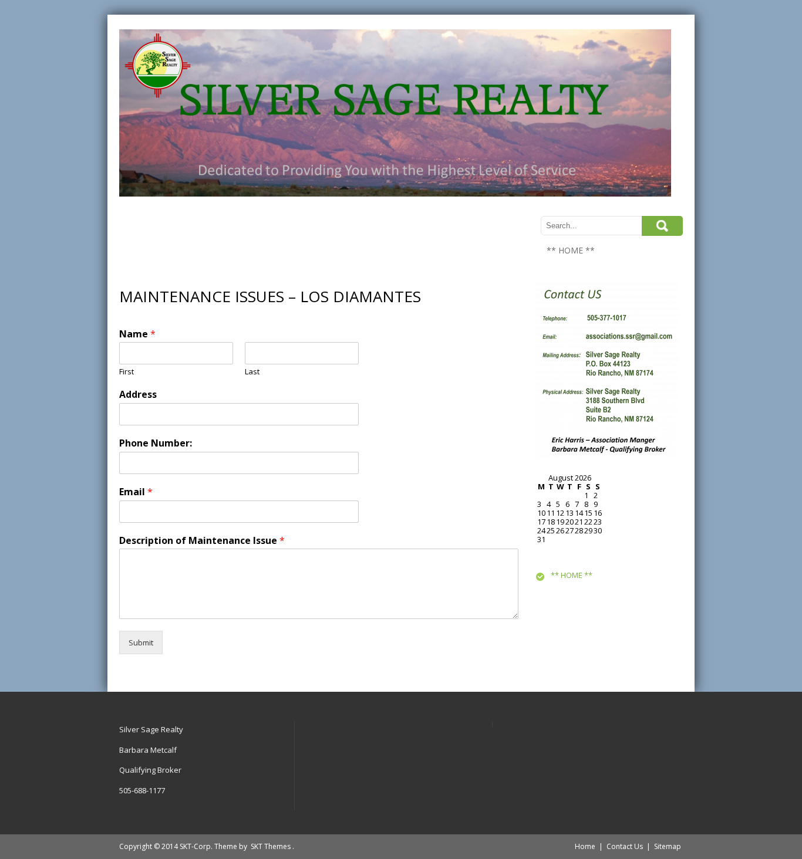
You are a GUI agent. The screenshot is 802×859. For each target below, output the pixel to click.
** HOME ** (571, 250)
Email (136, 492)
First (126, 372)
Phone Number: (155, 443)
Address (138, 394)
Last (252, 372)
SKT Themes (271, 846)
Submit (141, 642)
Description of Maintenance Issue (202, 541)
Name (137, 334)
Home (585, 846)
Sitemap (667, 846)
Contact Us (624, 846)
